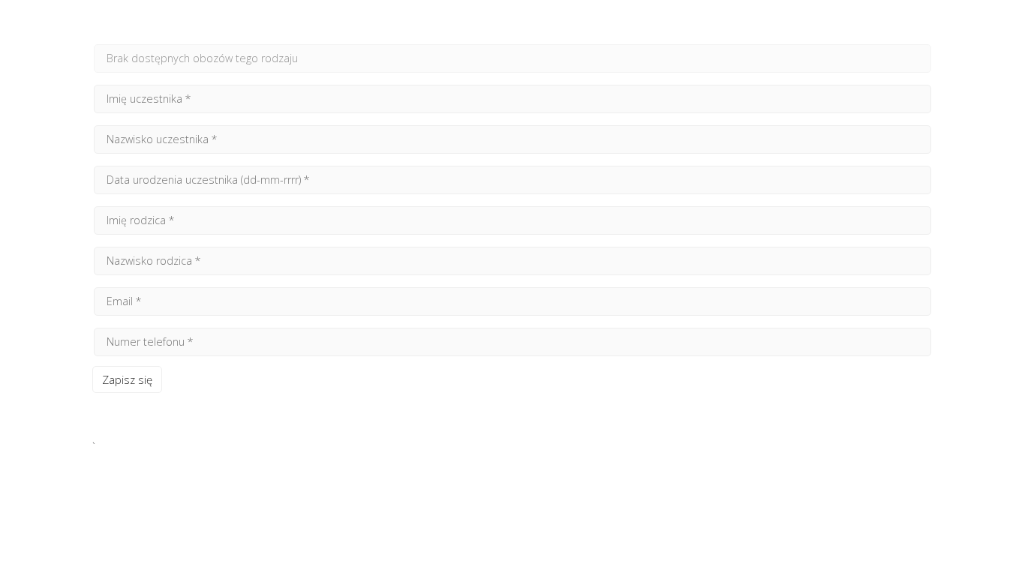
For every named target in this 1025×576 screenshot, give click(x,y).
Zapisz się (127, 379)
